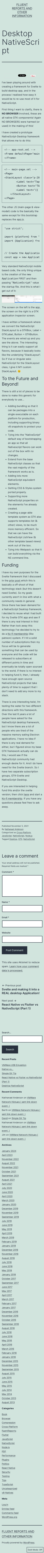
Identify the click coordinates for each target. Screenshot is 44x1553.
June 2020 (7, 1192)
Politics (5, 1464)
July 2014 (7, 1390)
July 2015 (7, 1377)
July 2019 (7, 1221)
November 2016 (10, 1316)
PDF (4, 1451)
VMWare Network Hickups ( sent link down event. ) (19, 1101)
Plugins (5, 1459)
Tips (4, 1480)
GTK (20, 839)
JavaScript (7, 835)
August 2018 (8, 1258)
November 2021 (10, 1167)
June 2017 (7, 1287)
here (26, 794)
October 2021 (9, 1171)
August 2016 (8, 1328)
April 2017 (7, 1295)
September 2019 (10, 1217)
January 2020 (9, 1204)
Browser (6, 1418)
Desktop (13, 839)
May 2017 (7, 1291)
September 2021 (10, 1175)
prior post (15, 580)
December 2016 (10, 1311)
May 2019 (7, 1229)
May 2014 (7, 1394)
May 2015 (7, 1386)
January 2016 (9, 1357)
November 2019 (10, 1212)
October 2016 (9, 1320)
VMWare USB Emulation (14, 1065)
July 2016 (7, 1332)
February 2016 (9, 1353)
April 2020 (7, 1196)
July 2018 (7, 1262)
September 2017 (10, 1283)
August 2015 (8, 1373)
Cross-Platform (24, 832)
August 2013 (8, 1402)
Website (6, 932)
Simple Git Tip (9, 1073)
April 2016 (7, 1344)
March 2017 (8, 1299)
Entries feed (8, 1509)
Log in (5, 1504)
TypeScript (7, 1484)
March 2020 (8, 1200)
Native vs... (7, 1069)
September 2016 (10, 1324)
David (5, 1118)
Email (5, 917)
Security (6, 1472)
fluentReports (9, 1431)
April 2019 (7, 1233)
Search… (6, 1032)
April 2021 (7, 1184)
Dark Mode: (33, 1550)
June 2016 (7, 1336)
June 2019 (7, 1225)
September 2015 (10, 1369)
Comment (8, 872)
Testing (6, 1476)
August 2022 (8, 1163)
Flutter (5, 1435)
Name (6, 902)
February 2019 (9, 1241)
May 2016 (7, 1340)
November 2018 (10, 1254)
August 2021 (8, 1179)
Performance (8, 1455)
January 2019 (9, 1245)
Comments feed (10, 1513)
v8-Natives (7, 1492)
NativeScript (18, 835)
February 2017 (9, 1303)
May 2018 (7, 1270)
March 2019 (8, 1237)
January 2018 (9, 1274)
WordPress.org (9, 1517)
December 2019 (10, 1208)
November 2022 (10, 1159)
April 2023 (7, 1155)
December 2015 (10, 1361)
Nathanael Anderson (14, 829)
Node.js (28, 835)
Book (4, 1414)
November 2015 (10, 1365)
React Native (8, 1468)
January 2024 (9, 1151)
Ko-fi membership (18, 633)
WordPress (28, 1542)
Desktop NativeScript (13, 1085)
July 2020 (7, 1188)
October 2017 (9, 1278)
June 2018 (7, 1266)
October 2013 (9, 1398)
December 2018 (10, 1250)
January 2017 (9, 1307)
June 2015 (7, 1381)
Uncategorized (9, 1488)
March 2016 (8, 1349)
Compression (9, 1422)
